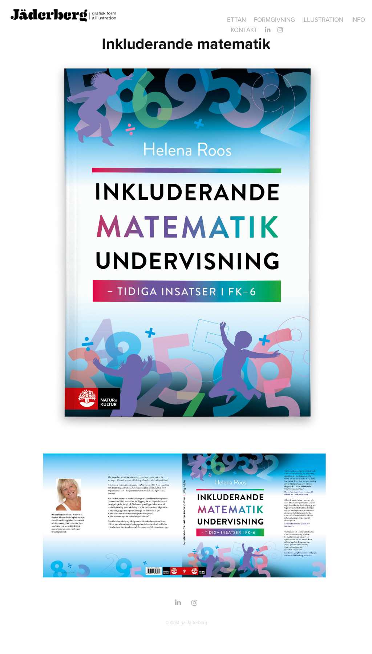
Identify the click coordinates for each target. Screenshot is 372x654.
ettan (236, 19)
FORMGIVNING (274, 19)
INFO (358, 19)
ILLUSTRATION (322, 19)
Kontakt (244, 29)
